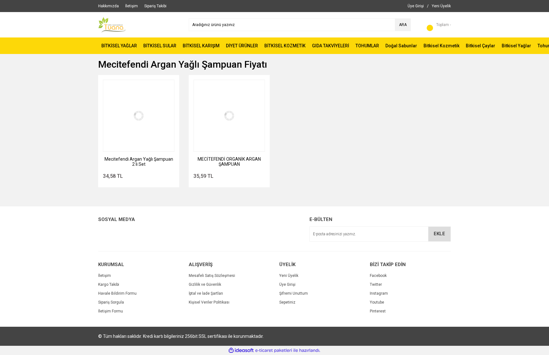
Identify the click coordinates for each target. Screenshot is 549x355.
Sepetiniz (287, 302)
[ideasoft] (241, 350)
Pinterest (378, 311)
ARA (403, 25)
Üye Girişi (287, 284)
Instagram (379, 293)
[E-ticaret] (273, 350)
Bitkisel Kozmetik (441, 45)
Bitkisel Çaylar (480, 45)
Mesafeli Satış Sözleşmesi (212, 275)
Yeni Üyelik (288, 275)
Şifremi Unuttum (293, 293)
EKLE (439, 234)
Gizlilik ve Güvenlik (205, 284)
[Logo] (111, 24)
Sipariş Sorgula (111, 302)
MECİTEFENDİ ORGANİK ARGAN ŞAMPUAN (229, 162)
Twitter (376, 284)
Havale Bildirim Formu (117, 293)
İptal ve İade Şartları (206, 293)
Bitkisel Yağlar (516, 45)
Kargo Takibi (108, 284)
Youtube (377, 302)
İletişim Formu (110, 311)
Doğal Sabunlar (401, 45)
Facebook (378, 275)
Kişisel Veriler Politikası (209, 302)
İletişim (104, 275)
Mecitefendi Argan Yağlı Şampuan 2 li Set (139, 162)
